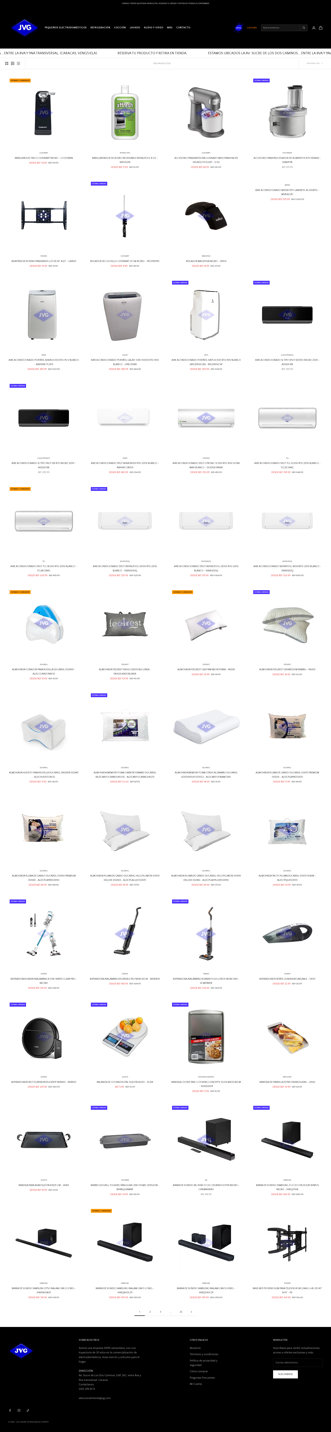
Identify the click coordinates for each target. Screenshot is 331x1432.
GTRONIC (206, 458)
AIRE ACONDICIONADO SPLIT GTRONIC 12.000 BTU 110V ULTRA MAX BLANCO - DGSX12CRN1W (206, 465)
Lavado (135, 27)
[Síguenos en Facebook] (10, 1410)
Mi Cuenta (196, 1384)
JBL (206, 1180)
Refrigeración (100, 27)
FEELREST (125, 665)
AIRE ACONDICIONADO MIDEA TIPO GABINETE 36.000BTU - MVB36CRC (287, 192)
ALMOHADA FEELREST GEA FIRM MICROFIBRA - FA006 (206, 669)
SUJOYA (44, 1180)
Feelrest (206, 665)
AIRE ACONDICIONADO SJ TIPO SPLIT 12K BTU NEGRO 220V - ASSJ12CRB (287, 362)
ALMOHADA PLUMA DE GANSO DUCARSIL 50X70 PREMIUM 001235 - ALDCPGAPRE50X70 (287, 774)
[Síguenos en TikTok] (28, 1410)
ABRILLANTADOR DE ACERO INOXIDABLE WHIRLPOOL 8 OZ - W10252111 (125, 160)
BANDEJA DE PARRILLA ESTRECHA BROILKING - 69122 (287, 1082)
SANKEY (206, 974)
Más (170, 27)
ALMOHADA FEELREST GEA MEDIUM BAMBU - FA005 (287, 669)
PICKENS (44, 256)
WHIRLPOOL (125, 561)
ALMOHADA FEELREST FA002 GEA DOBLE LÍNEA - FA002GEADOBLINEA (125, 671)
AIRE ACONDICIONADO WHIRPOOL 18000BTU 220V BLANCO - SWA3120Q (287, 568)
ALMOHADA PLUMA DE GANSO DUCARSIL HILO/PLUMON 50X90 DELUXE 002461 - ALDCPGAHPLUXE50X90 (206, 877)
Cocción (120, 27)
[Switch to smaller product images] (12, 63)
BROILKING (287, 1077)
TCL (287, 458)
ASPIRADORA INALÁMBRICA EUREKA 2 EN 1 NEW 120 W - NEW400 (125, 979)
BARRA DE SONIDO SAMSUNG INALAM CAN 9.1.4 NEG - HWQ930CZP (206, 1290)
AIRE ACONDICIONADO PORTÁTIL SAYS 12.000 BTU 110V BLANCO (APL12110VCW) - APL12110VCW (206, 362)
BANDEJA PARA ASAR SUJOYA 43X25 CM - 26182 (44, 1185)
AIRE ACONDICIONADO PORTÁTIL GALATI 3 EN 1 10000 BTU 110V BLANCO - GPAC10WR (125, 362)
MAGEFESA (206, 256)
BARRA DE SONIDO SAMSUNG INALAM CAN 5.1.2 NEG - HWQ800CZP (125, 1290)
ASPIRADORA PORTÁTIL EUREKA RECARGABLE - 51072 (287, 979)
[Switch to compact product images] (18, 63)
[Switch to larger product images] (6, 63)
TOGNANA (125, 1180)
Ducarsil (44, 665)
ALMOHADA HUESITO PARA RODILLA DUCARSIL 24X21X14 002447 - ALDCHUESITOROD (43, 774)
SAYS (206, 355)
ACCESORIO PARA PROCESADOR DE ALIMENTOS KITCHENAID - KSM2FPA (287, 160)
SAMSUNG (287, 1180)
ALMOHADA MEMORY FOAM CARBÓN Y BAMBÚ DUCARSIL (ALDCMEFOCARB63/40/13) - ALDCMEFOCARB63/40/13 (125, 774)
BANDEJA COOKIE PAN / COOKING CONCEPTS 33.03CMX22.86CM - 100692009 (206, 1084)
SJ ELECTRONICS (287, 355)
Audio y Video (153, 27)
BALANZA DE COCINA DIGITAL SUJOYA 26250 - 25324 (125, 1082)
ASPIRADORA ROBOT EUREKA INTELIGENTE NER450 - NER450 (43, 1082)
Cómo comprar (199, 1371)
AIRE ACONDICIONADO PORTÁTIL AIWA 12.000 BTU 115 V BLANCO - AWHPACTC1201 (44, 362)
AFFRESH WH (125, 153)
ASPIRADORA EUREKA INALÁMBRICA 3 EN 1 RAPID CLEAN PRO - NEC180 (44, 981)
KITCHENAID (287, 153)
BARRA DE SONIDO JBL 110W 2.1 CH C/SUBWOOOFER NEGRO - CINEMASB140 (206, 1187)
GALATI (125, 355)
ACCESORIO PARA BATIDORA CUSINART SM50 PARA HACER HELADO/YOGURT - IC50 (206, 160)
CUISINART (43, 153)
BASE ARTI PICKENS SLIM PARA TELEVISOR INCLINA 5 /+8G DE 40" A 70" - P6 (287, 1290)
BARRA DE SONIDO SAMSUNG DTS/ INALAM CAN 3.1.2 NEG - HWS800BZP (44, 1290)
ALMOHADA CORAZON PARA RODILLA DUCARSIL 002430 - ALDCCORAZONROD (43, 671)
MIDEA (287, 185)
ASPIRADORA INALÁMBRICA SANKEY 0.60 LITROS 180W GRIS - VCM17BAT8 (206, 981)
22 (181, 1312)
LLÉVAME (252, 28)
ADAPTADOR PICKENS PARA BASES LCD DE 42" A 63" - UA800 (43, 261)
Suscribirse (285, 1374)
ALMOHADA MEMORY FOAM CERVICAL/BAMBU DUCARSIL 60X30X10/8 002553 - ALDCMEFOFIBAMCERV (206, 774)
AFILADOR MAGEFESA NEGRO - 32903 (206, 261)
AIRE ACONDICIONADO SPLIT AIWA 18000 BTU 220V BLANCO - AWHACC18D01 (125, 465)
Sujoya (125, 1077)
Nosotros (195, 1348)
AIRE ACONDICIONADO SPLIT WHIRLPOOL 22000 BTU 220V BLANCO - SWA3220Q (206, 568)
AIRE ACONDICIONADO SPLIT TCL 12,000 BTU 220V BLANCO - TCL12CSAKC (287, 465)
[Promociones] (239, 28)
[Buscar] (303, 28)
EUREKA (44, 974)
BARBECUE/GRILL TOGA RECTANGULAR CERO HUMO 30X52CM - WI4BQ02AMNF (125, 1187)
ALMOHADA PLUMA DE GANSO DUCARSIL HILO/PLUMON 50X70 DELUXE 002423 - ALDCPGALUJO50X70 (125, 877)
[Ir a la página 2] (191, 1312)
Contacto (183, 27)
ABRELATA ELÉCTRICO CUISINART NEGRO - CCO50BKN (44, 158)
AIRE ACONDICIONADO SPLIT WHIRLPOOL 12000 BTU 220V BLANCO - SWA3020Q (125, 568)
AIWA (44, 355)
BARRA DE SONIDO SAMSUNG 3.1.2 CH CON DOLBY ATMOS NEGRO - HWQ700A (287, 1187)
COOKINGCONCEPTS (206, 1077)
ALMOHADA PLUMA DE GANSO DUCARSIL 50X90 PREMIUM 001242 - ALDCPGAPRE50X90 (44, 877)
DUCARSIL (125, 768)
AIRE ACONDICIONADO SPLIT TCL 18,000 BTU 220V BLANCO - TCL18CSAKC (44, 568)
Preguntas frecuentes (202, 1377)
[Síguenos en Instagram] (19, 1410)
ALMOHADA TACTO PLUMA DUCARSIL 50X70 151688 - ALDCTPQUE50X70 (287, 877)
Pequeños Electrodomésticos (66, 27)
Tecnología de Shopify (38, 1422)
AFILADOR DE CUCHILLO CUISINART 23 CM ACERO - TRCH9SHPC (125, 261)
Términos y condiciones (204, 1354)
